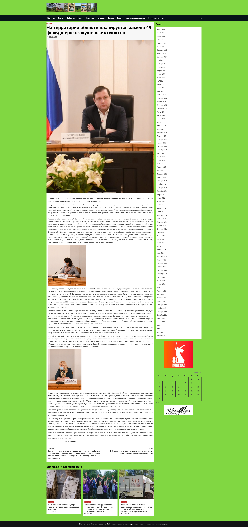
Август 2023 (161, 153)
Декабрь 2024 (162, 98)
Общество (50, 18)
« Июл (158, 402)
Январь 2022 (161, 219)
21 (185, 391)
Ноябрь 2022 (161, 184)
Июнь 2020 (161, 284)
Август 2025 (161, 71)
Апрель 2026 (161, 43)
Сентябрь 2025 (162, 67)
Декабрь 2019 (162, 305)
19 (172, 391)
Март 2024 (160, 129)
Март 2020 (160, 294)
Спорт (119, 18)
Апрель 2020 (161, 291)
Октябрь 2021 (162, 229)
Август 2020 (161, 277)
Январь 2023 (161, 177)
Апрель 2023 (161, 167)
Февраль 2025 (162, 91)
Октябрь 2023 (162, 146)
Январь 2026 (161, 53)
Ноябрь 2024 (161, 102)
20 (179, 391)
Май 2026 (160, 40)
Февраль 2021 (162, 256)
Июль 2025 (161, 74)
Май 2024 (160, 122)
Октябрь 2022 (162, 188)
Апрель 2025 (161, 84)
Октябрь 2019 (162, 312)
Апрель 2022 (161, 208)
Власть (81, 18)
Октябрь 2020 (162, 270)
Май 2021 (160, 246)
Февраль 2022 (162, 215)
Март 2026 (160, 46)
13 (179, 387)
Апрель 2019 (161, 329)
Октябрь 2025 (162, 64)
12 (172, 387)
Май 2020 (160, 287)
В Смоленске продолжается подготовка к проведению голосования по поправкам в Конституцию (131, 451)
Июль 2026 (161, 33)
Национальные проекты (135, 18)
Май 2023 (160, 163)
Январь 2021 (161, 260)
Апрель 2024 (161, 126)
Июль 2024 (161, 115)
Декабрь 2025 (162, 57)
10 (159, 387)
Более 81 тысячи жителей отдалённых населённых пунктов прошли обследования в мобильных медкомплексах (136, 508)
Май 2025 (160, 81)
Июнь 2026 (161, 36)
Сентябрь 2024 (162, 108)
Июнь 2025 (161, 77)
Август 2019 (161, 318)
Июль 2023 (161, 157)
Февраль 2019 (162, 336)
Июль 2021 (161, 239)
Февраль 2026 (162, 50)
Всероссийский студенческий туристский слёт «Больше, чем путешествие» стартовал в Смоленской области (98, 508)
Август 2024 (161, 112)
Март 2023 (160, 170)
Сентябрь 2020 (162, 274)
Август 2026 (161, 29)
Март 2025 (160, 88)
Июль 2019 (161, 322)
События (71, 18)
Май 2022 (160, 205)
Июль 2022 (161, 198)
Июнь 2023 (161, 160)
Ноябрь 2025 (161, 60)
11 (166, 387)
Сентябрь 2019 (162, 315)
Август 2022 (161, 195)
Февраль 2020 (162, 298)
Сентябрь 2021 (162, 232)
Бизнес (111, 18)
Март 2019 (160, 332)
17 (159, 391)
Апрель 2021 (161, 250)
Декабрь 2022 (162, 181)
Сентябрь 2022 (162, 191)
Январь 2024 (161, 136)
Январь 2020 (161, 301)
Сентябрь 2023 (162, 150)
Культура (90, 18)
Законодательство (156, 18)
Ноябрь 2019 (161, 308)
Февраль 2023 (162, 174)
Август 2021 (161, 236)
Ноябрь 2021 (161, 225)
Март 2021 (160, 253)
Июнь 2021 (161, 243)
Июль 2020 (161, 280)
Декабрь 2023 (162, 139)
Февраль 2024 (162, 133)
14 (185, 387)
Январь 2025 (161, 95)
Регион (61, 18)
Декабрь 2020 (162, 263)
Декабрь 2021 (162, 222)
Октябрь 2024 (162, 105)
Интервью (101, 18)
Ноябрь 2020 (161, 267)
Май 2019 (160, 325)
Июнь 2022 (161, 201)
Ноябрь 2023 (161, 143)
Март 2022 (160, 212)
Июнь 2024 (161, 119)
